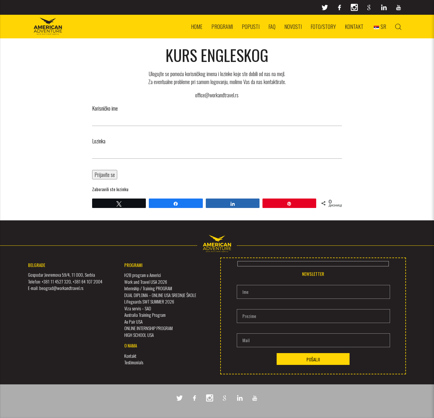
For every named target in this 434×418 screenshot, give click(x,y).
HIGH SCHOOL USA (139, 335)
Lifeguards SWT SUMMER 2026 (149, 301)
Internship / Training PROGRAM (148, 288)
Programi (222, 26)
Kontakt (354, 26)
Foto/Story (323, 26)
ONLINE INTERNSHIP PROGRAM (148, 328)
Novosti (293, 26)
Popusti (251, 26)
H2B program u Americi (142, 275)
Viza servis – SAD (137, 308)
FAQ (271, 26)
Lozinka (98, 141)
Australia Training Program (145, 315)
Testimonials (133, 362)
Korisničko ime (105, 108)
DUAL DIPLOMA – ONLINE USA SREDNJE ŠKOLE (160, 295)
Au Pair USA (133, 321)
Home (197, 26)
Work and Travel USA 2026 (145, 281)
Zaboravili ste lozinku (110, 189)
